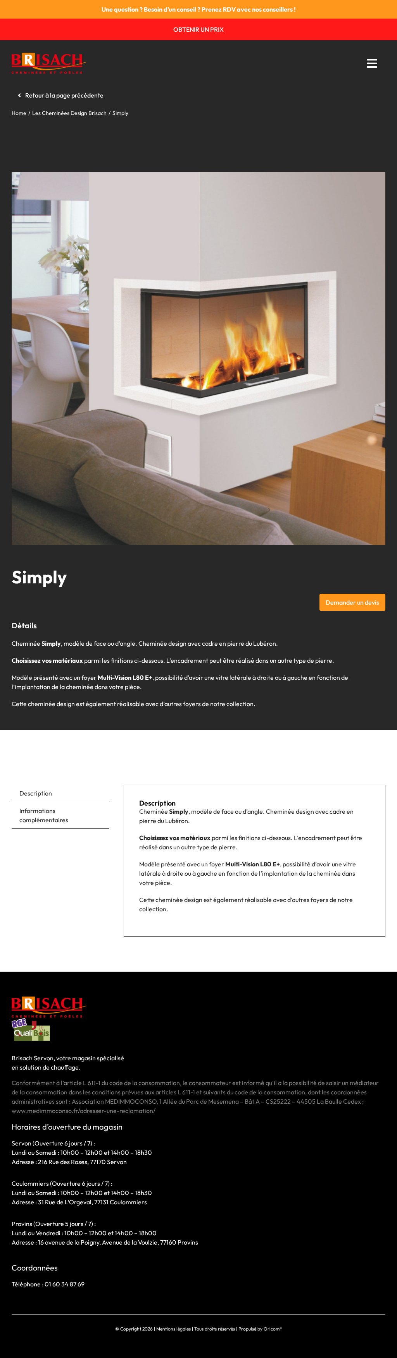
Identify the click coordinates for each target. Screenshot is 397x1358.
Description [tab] (35, 793)
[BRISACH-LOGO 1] (49, 56)
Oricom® (273, 1329)
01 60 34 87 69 (65, 1284)
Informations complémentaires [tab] (43, 815)
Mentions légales (173, 1329)
